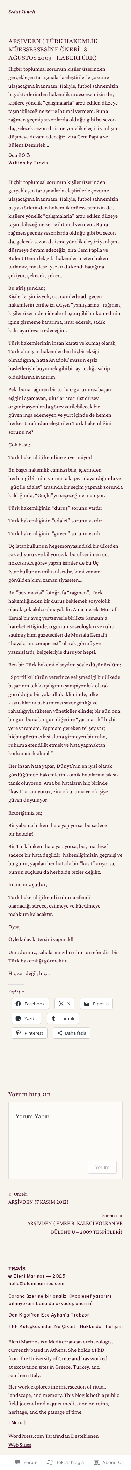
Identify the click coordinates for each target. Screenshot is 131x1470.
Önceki (21, 1194)
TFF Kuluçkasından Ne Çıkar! (41, 1326)
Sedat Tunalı (21, 12)
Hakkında (90, 1326)
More (17, 1422)
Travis (41, 162)
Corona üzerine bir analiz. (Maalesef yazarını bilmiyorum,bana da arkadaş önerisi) (59, 1300)
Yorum (102, 1167)
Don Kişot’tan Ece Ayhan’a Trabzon (49, 1315)
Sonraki (109, 1215)
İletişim (114, 1326)
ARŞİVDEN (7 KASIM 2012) (38, 1202)
